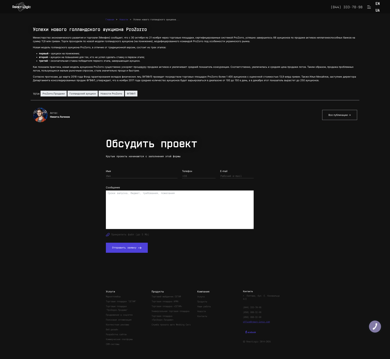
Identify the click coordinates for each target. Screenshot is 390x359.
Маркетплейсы (113, 296)
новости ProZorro (111, 93)
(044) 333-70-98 (252, 307)
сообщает (117, 37)
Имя (108, 171)
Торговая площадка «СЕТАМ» (167, 306)
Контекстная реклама (117, 324)
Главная (110, 19)
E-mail (223, 171)
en (378, 3)
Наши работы (204, 306)
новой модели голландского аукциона (110, 41)
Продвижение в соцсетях (119, 315)
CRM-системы (112, 344)
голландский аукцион (82, 93)
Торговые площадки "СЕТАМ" (121, 301)
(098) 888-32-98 (252, 317)
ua (378, 10)
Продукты (202, 301)
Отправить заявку (125, 247)
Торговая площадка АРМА (165, 301)
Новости (123, 19)
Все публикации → (339, 114)
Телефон (187, 171)
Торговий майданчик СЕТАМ (166, 296)
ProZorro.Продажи (54, 93)
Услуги (201, 297)
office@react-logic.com (256, 322)
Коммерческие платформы (119, 339)
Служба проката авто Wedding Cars (171, 324)
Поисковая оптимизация (118, 320)
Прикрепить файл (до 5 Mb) (129, 234)
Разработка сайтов (116, 334)
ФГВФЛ (131, 93)
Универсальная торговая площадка (170, 311)
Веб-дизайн (112, 329)
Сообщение (113, 187)
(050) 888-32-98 (252, 312)
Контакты (202, 316)
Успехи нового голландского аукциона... (156, 19)
